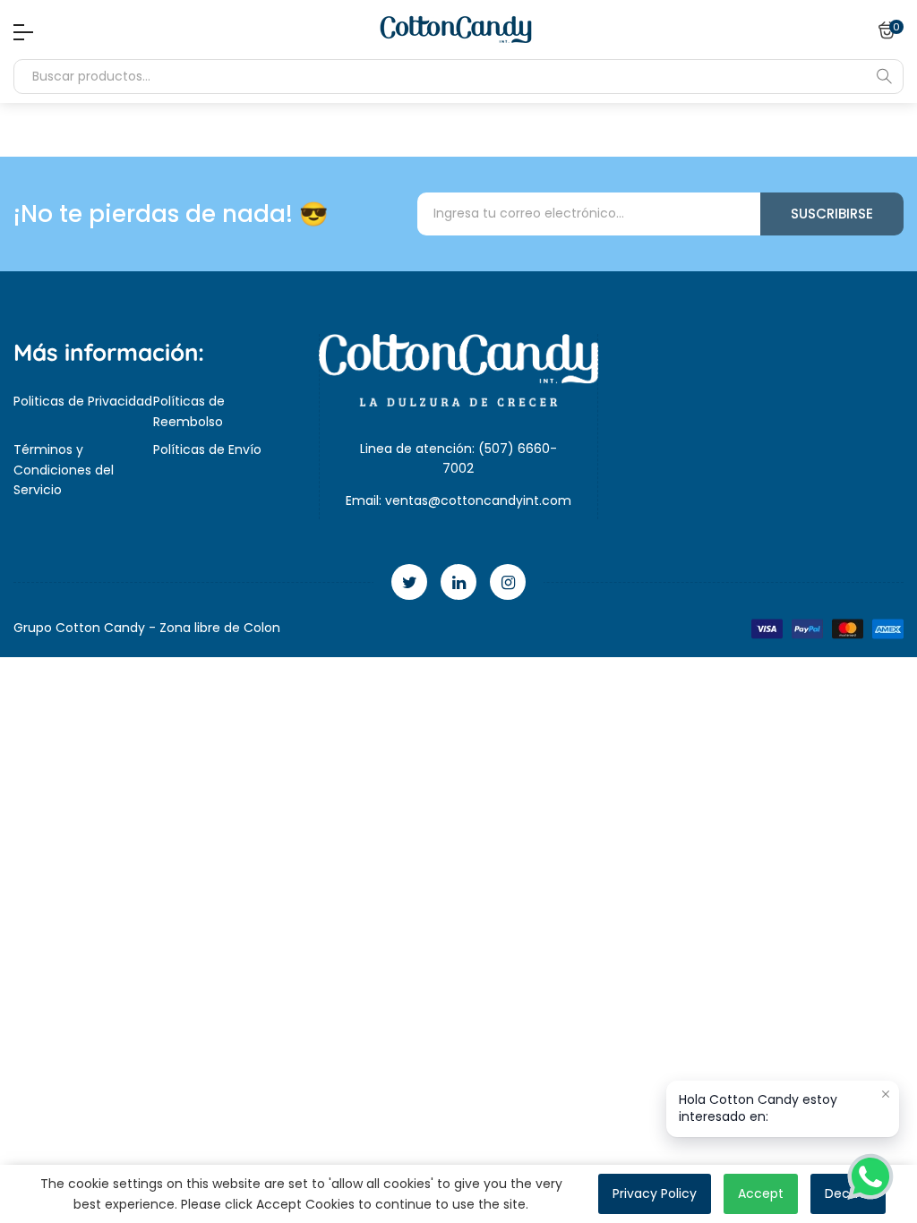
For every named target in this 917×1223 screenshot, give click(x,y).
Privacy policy (655, 1193)
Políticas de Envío (207, 449)
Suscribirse (832, 213)
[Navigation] (18, 32)
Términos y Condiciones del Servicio (63, 469)
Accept (761, 1193)
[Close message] (886, 1094)
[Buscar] (884, 76)
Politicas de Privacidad (82, 401)
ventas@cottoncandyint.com (478, 500)
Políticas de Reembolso (189, 411)
